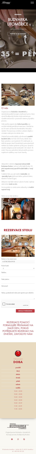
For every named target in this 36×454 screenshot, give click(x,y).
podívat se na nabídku (18, 34)
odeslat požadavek (25, 311)
